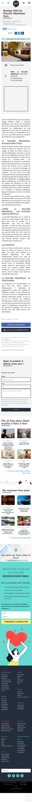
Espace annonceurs (5, 688)
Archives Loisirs (20, 741)
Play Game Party (4, 676)
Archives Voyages (20, 748)
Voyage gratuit (20, 730)
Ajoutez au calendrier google (17, 330)
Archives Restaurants (21, 745)
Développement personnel (6, 746)
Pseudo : (3, 376)
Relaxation (3, 738)
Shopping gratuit (20, 705)
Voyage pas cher (20, 725)
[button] (8, 3)
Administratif (4, 759)
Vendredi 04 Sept (4, 707)
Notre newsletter (4, 683)
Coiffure (3, 744)
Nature (18, 683)
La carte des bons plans (6, 680)
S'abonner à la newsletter (16, 622)
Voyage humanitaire (21, 727)
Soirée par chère (20, 693)
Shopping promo (20, 707)
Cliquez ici (7, 339)
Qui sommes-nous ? (9, 784)
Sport (18, 678)
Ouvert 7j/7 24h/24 (5, 761)
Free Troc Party (4, 674)
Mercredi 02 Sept (4, 704)
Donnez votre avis (12, 29)
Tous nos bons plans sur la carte (17, 560)
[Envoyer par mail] (22, 33)
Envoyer (16, 409)
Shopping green (20, 708)
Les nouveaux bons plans (6, 681)
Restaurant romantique (6, 730)
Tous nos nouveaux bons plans (21, 538)
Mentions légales (23, 784)
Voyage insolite (20, 729)
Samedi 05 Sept (4, 709)
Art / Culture (19, 681)
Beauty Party (4, 678)
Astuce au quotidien (5, 754)
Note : (2, 383)
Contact (3, 690)
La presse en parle (5, 687)
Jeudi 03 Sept (4, 706)
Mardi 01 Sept (4, 702)
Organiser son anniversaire (22, 697)
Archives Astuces (20, 752)
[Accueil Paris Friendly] (16, 3)
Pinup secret (16, 791)
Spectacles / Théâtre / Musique (8, 507)
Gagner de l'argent (5, 756)
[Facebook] (16, 33)
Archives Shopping (21, 750)
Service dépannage (5, 757)
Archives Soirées (20, 743)
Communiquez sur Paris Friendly (9, 782)
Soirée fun (19, 695)
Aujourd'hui (3, 698)
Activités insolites (21, 674)
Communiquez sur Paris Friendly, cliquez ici (12, 350)
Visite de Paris (20, 680)
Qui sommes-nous (5, 685)
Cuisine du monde (5, 723)
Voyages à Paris (16, 21)
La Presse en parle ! (23, 782)
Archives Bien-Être (21, 746)
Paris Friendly (6, 21)
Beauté (2, 742)
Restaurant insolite (5, 725)
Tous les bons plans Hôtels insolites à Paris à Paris (19, 472)
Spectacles (19, 676)
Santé (2, 740)
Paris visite (8, 527)
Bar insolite (19, 691)
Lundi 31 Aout (4, 700)
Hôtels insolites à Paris (9, 23)
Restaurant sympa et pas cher (7, 729)
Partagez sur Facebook (16, 325)
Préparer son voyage (21, 723)
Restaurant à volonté (5, 727)
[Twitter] (19, 33)
